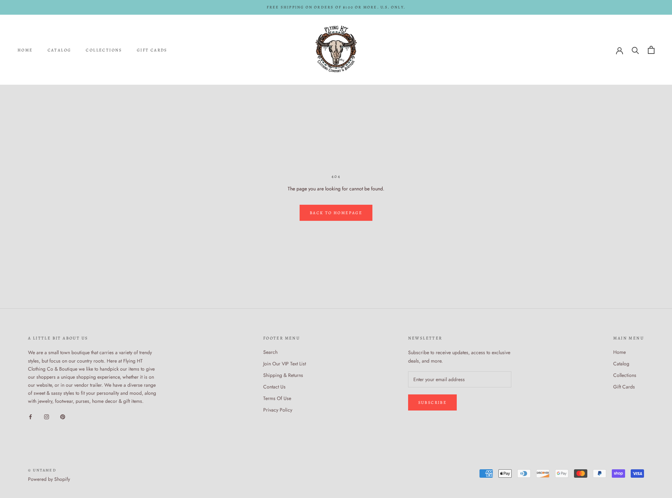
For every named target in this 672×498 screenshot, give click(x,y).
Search (270, 352)
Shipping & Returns (283, 375)
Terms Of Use (277, 398)
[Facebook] (30, 416)
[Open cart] (651, 50)
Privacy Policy (277, 409)
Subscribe (432, 402)
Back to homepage (336, 213)
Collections (104, 50)
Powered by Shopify (49, 479)
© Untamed (42, 470)
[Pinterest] (62, 416)
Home (25, 50)
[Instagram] (46, 416)
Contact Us (274, 386)
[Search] (635, 50)
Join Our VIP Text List (284, 363)
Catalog (59, 50)
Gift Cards (152, 50)
